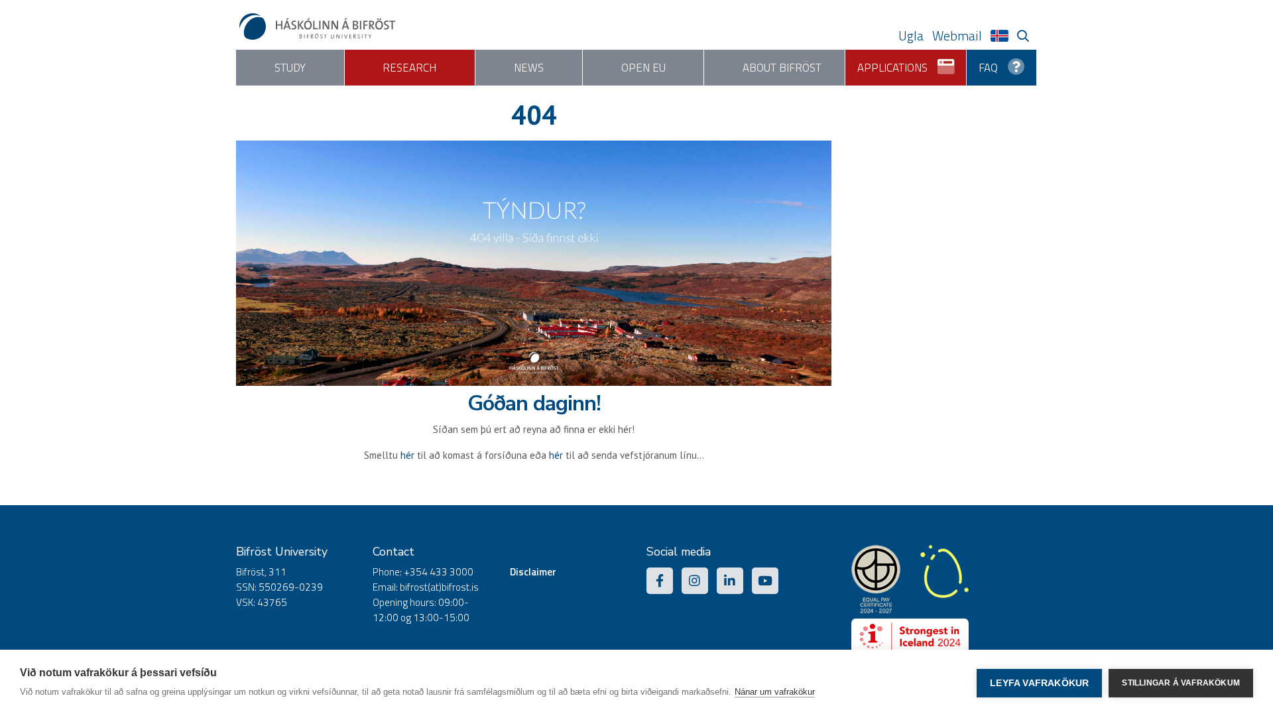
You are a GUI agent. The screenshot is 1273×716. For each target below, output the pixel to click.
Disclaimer (533, 571)
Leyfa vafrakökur (1039, 683)
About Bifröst (782, 67)
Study (290, 67)
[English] (1003, 35)
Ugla (911, 35)
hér (407, 455)
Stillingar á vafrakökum (1181, 682)
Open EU (643, 67)
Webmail (957, 35)
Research (409, 67)
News (529, 67)
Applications (892, 67)
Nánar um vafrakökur (775, 692)
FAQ (988, 67)
